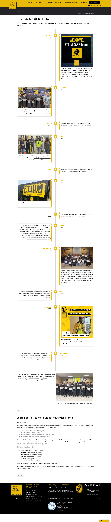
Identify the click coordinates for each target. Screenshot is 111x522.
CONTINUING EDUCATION (54, 2)
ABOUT (30, 2)
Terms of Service (37, 500)
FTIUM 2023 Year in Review (32, 19)
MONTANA (84, 2)
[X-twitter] (91, 5)
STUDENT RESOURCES (71, 2)
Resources (20, 410)
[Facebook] (89, 5)
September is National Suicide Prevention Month (44, 417)
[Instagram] (97, 5)
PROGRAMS (39, 2)
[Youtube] (97, 485)
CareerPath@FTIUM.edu (32, 498)
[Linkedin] (94, 5)
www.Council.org (60, 510)
